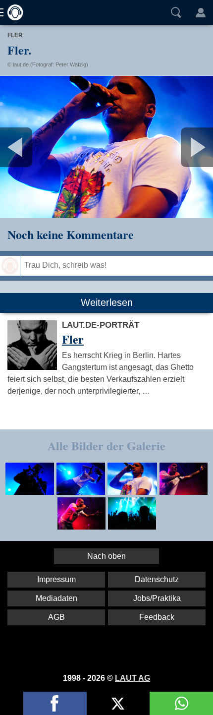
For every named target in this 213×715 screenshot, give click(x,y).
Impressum (56, 579)
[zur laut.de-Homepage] (12, 12)
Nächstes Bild (106, 147)
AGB (56, 617)
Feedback (156, 617)
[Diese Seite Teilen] (55, 703)
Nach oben (106, 556)
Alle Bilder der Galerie (106, 445)
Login (200, 12)
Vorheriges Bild (35, 147)
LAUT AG (132, 678)
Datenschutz (157, 579)
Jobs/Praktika (157, 598)
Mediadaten (56, 598)
